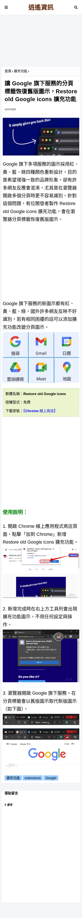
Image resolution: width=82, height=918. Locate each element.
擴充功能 (20, 71)
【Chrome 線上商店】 (40, 411)
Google (50, 778)
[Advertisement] (41, 42)
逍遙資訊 (41, 7)
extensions (33, 778)
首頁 (8, 71)
